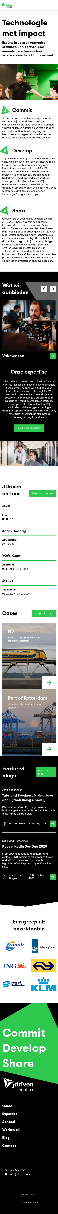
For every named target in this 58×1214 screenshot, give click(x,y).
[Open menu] (55, 5)
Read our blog (43, 772)
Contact (9, 1145)
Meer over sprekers (42, 493)
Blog (6, 1137)
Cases (7, 1106)
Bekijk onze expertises (29, 428)
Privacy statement (30, 1202)
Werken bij (11, 1129)
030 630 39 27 (18, 1170)
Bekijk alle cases (44, 613)
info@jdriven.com (20, 1174)
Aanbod (8, 1121)
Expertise (9, 1114)
